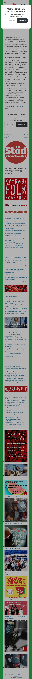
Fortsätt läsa (16, 25)
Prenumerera (22, 20)
